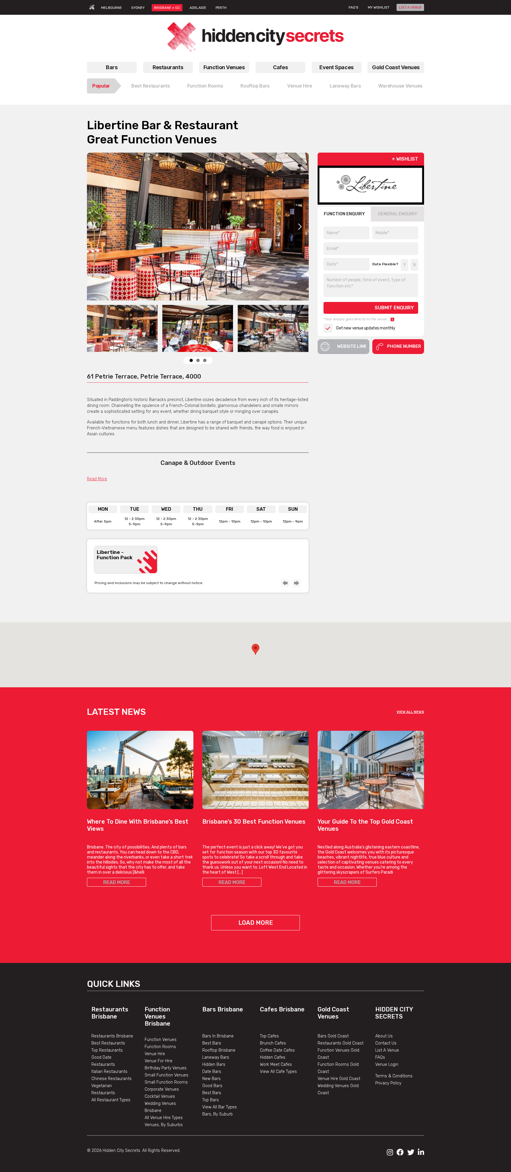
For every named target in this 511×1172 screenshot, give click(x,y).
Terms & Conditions (394, 1076)
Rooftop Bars (255, 86)
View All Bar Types (219, 1107)
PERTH (221, 8)
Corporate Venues (162, 1089)
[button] (255, 649)
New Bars (211, 1078)
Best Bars (211, 1043)
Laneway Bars (345, 86)
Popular (101, 86)
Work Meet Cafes (276, 1064)
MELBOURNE (111, 8)
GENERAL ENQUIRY (397, 213)
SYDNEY (138, 8)
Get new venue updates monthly (365, 328)
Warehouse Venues (400, 86)
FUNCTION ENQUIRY (344, 213)
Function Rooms (205, 86)
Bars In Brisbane (218, 1036)
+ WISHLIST (405, 159)
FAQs (380, 1057)
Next (300, 226)
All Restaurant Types (110, 1100)
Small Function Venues (166, 1075)
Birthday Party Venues (166, 1068)
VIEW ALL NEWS (410, 712)
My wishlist (378, 7)
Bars (111, 67)
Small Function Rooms (166, 1082)
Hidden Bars (213, 1064)
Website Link (351, 346)
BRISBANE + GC (167, 8)
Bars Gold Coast (333, 1036)
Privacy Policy (388, 1083)
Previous (285, 583)
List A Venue (387, 1050)
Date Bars (211, 1071)
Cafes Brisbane (282, 1009)
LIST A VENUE (410, 7)
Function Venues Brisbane (157, 1016)
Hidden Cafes (272, 1057)
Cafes (280, 67)
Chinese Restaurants (111, 1078)
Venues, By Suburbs (164, 1124)
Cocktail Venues (160, 1096)
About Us (384, 1036)
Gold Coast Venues (396, 67)
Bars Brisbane (222, 1009)
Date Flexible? (385, 264)
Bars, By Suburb (217, 1114)
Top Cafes (269, 1036)
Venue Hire (299, 86)
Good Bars (212, 1085)
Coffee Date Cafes (277, 1050)
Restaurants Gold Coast (340, 1043)
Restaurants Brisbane (109, 1013)
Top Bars (210, 1100)
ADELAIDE (198, 8)
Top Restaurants (107, 1050)
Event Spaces (336, 67)
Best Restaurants (150, 86)
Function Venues (224, 67)
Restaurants (168, 67)
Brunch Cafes (273, 1043)
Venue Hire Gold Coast (339, 1078)
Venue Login (386, 1064)
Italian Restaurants (109, 1071)
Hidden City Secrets (394, 1013)
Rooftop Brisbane (218, 1050)
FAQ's (353, 7)
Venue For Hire (158, 1060)
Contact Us (386, 1043)
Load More (255, 922)
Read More (97, 478)
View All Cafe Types (278, 1071)
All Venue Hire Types (164, 1117)
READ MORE (116, 882)
